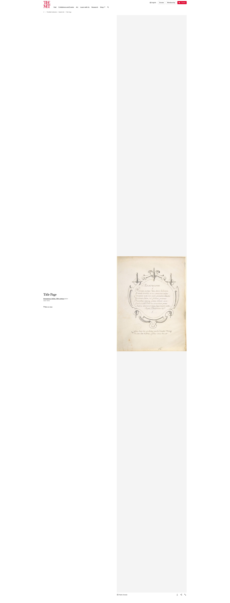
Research (95, 7)
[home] (44, 12)
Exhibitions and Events (66, 7)
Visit (55, 7)
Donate (161, 2)
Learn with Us (84, 7)
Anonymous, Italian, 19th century (53, 298)
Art (77, 7)
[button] (152, 303)
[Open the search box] (108, 7)
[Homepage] (46, 4)
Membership (171, 2)
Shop (102, 7)
